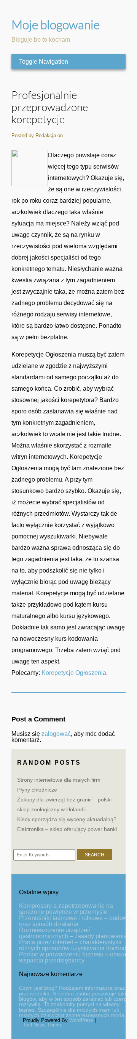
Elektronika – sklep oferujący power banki (67, 829)
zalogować (56, 734)
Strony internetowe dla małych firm (58, 780)
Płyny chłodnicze (37, 790)
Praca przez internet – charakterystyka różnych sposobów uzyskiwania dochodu (74, 945)
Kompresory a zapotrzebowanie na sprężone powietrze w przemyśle (66, 909)
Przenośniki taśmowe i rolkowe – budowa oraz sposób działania (75, 921)
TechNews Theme (42, 1025)
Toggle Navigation (43, 61)
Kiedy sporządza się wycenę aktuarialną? (66, 819)
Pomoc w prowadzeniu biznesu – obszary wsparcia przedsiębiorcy (75, 957)
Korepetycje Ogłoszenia (73, 673)
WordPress (81, 1020)
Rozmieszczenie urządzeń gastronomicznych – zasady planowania (73, 933)
